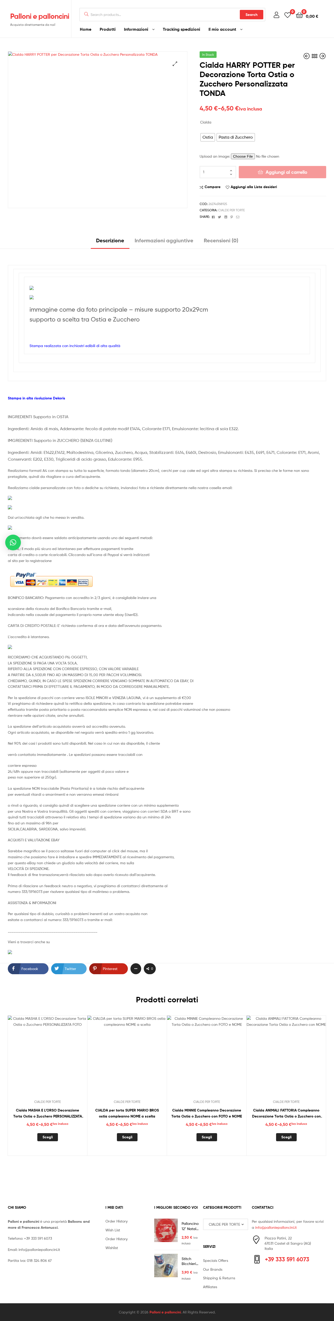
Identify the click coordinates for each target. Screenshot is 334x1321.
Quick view (60, 1059)
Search (252, 14)
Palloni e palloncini (39, 16)
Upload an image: (215, 156)
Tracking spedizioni (181, 29)
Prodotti (108, 29)
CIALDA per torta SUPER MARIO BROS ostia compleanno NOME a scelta (127, 1113)
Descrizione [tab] (110, 240)
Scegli (48, 1137)
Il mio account (222, 29)
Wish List (112, 1230)
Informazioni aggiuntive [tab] (164, 240)
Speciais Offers (215, 1260)
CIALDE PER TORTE (231, 210)
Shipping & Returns (219, 1278)
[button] (175, 64)
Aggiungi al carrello (286, 172)
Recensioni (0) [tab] (221, 240)
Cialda (205, 122)
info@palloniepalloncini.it (39, 1249)
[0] (287, 15)
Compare (212, 186)
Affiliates (210, 1287)
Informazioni (136, 29)
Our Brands (212, 1269)
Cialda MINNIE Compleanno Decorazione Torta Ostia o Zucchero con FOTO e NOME (206, 1113)
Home (85, 29)
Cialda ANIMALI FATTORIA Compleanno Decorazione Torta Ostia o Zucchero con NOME (286, 1113)
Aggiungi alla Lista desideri (254, 186)
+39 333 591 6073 (38, 1238)
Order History (116, 1221)
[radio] (208, 137)
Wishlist (111, 1247)
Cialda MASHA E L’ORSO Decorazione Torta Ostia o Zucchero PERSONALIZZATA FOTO (47, 1113)
